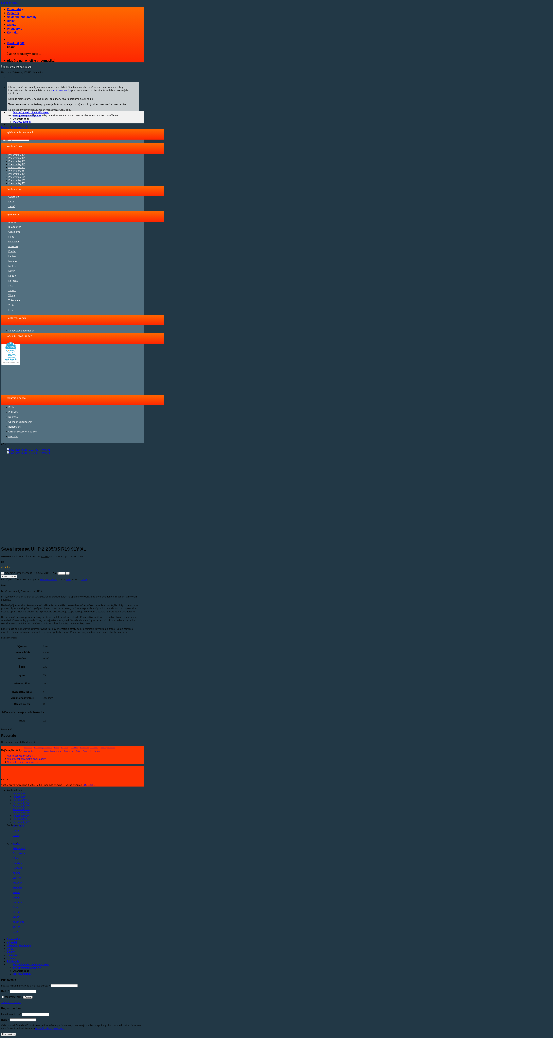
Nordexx (13, 280)
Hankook (13, 246)
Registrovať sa (8, 1034)
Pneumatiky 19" (19, 127)
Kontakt (12, 32)
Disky (11, 20)
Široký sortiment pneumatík (16, 66)
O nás (77, 751)
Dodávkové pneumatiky (21, 330)
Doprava (13, 417)
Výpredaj (13, 13)
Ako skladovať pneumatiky (21, 755)
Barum (12, 222)
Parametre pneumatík (89, 748)
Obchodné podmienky (20, 421)
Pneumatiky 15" (16, 161)
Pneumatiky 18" (16, 170)
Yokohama (14, 300)
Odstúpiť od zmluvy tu (52, 751)
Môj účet (13, 436)
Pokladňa (13, 412)
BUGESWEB (89, 785)
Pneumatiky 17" (16, 167)
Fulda (11, 236)
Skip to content (9, 2)
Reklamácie (14, 426)
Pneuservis (14, 28)
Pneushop (28, 748)
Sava (10, 285)
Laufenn (12, 256)
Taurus (12, 290)
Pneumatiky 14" (16, 158)
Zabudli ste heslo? (11, 1002)
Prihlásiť (27, 997)
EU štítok (74, 748)
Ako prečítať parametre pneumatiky (26, 758)
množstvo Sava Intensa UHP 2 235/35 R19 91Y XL (31, 572)
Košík (11, 407)
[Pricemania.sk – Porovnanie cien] (33, 779)
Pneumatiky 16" (16, 164)
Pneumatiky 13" (16, 154)
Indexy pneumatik (108, 748)
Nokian (12, 275)
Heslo (5, 991)
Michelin (12, 266)
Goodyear (13, 241)
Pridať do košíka (9, 576)
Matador (13, 261)
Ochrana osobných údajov (22, 431)
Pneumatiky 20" (16, 177)
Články (11, 24)
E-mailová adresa (11, 1014)
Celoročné (13, 196)
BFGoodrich (14, 226)
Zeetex (12, 305)
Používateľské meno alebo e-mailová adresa (25, 985)
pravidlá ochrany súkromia (49, 1028)
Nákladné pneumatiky (21, 17)
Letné (11, 201)
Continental (14, 231)
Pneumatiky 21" (16, 180)
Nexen (11, 270)
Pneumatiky (15, 9)
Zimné (11, 206)
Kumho (12, 251)
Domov (5, 127)
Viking (11, 295)
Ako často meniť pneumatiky (22, 762)
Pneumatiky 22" (16, 183)
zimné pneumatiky (61, 90)
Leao (11, 310)
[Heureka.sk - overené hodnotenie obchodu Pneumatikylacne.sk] (10, 364)
